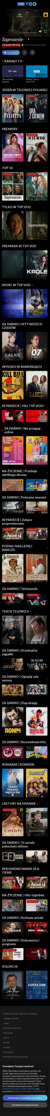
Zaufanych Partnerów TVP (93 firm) (27, 1091)
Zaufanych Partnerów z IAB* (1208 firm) (19, 1089)
